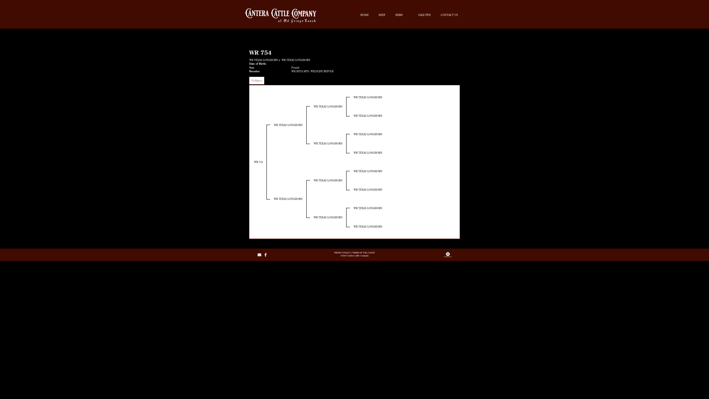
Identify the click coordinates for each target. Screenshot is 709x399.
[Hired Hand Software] (447, 256)
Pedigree (256, 80)
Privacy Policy (342, 252)
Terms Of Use (359, 252)
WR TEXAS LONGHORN (263, 60)
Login (372, 252)
